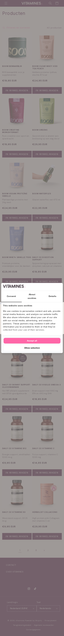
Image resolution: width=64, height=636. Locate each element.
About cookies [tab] (32, 296)
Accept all (32, 341)
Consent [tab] (11, 296)
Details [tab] (52, 296)
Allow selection (32, 348)
